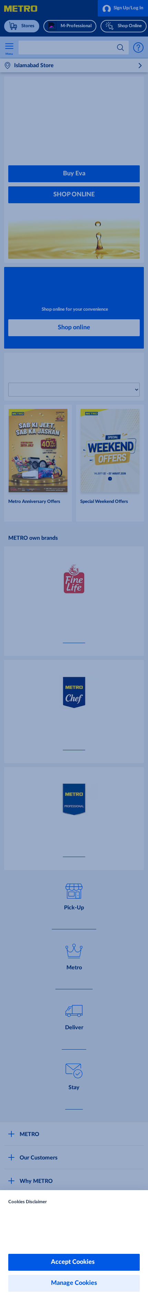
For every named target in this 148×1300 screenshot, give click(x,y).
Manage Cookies (74, 1283)
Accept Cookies (74, 1262)
